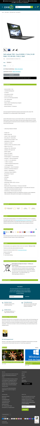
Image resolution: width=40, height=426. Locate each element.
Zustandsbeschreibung (6, 401)
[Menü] (38, 416)
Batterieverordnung (5, 404)
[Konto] (35, 7)
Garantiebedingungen (5, 399)
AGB (22, 378)
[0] (37, 7)
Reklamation (4, 397)
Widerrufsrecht (24, 381)
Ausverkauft (11, 74)
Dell (4, 58)
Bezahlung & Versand (5, 396)
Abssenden (25, 409)
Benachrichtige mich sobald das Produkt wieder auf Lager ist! (20, 77)
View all (36, 347)
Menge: (4, 65)
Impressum (24, 377)
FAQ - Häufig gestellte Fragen (7, 405)
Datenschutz (24, 380)
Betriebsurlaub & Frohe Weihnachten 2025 (12, 362)
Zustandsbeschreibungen (22, 250)
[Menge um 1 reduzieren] (8, 66)
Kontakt (23, 375)
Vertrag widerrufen (27, 383)
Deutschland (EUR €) (5, 414)
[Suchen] (32, 7)
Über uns (23, 373)
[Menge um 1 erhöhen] (13, 66)
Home (3, 12)
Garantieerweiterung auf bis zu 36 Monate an (23, 220)
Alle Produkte (7, 12)
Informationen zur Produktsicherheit (8, 407)
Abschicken (27, 296)
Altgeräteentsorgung (5, 402)
